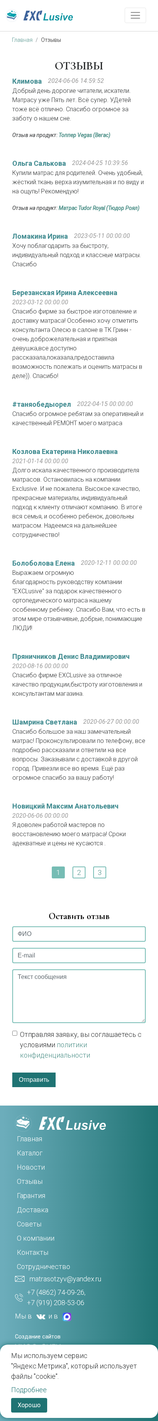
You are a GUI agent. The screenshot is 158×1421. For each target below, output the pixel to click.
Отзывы (51, 40)
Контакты (32, 1252)
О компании (35, 1238)
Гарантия (31, 1196)
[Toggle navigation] (135, 15)
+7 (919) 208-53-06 (55, 1303)
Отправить (34, 1079)
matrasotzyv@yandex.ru (65, 1279)
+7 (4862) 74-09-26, (56, 1292)
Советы (29, 1224)
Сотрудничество (43, 1267)
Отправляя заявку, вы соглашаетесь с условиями (81, 1044)
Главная (22, 40)
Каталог (30, 1153)
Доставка (32, 1210)
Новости (31, 1167)
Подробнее (29, 1390)
